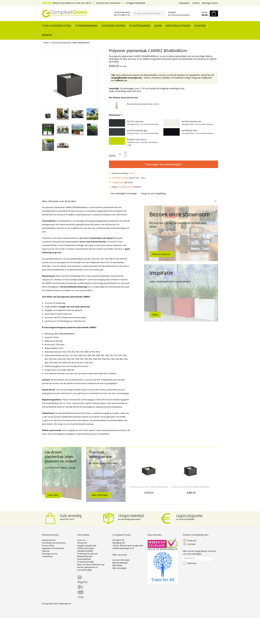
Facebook (191, 540)
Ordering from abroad (87, 553)
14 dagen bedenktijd (135, 3)
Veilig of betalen (126, 186)
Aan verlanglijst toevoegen (124, 193)
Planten (200, 25)
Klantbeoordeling (123, 173)
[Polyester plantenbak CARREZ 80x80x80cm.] (48, 119)
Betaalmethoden (85, 556)
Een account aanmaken (179, 15)
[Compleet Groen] (76, 13)
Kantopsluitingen (178, 25)
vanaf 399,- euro (128, 177)
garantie (122, 182)
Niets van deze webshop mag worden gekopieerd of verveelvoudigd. (90, 567)
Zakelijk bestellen (85, 551)
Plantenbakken (139, 25)
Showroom (82, 542)
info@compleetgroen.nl (123, 548)
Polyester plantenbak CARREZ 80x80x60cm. (191, 486)
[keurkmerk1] (163, 549)
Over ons (81, 540)
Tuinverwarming (86, 25)
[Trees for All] (163, 582)
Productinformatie (85, 561)
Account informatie (121, 560)
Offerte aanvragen (85, 548)
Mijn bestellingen (120, 562)
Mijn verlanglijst (119, 568)
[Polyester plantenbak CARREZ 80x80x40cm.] (149, 481)
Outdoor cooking (113, 25)
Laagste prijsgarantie (189, 515)
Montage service (210, 3)
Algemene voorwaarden (53, 548)
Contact (196, 3)
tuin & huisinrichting (56, 25)
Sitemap (46, 551)
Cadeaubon (184, 3)
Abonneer (192, 563)
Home (46, 42)
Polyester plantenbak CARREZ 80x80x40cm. (148, 486)
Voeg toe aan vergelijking (153, 193)
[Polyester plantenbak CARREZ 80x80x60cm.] (191, 481)
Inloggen (172, 12)
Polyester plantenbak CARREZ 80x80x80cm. (70, 42)
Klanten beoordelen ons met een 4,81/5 (72, 3)
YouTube (191, 544)
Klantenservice (49, 540)
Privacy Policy (48, 545)
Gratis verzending (71, 515)
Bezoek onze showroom (108, 3)
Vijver (158, 25)
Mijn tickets (117, 565)
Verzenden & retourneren (54, 542)
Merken (47, 35)
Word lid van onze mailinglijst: (199, 552)
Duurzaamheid (84, 559)
